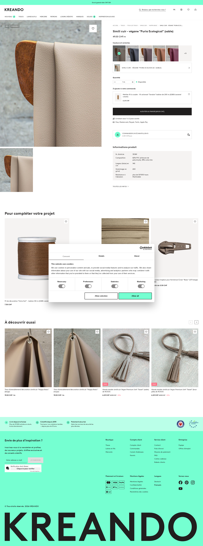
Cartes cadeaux (160, 459)
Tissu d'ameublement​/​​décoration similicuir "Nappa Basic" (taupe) (76, 391)
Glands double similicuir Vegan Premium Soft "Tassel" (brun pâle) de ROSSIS (174, 391)
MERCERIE (43, 16)
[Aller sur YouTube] (180, 488)
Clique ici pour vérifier (25, 469)
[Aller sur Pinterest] (187, 482)
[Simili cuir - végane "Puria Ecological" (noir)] (132, 53)
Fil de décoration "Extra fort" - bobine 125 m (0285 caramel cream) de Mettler (35, 301)
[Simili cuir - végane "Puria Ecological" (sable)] (16, 170)
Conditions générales (138, 488)
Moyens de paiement (162, 452)
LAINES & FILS (32, 16)
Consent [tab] (66, 256)
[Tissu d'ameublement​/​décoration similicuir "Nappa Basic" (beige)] (28, 357)
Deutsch (157, 482)
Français (157, 485)
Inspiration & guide (107, 16)
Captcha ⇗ (35, 471)
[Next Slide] (196, 322)
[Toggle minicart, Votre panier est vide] (195, 9)
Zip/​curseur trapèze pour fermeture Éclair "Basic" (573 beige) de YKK (174, 281)
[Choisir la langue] (174, 9)
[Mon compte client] (181, 9)
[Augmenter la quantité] (133, 82)
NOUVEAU (8, 16)
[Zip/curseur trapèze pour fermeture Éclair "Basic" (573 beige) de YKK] (174, 247)
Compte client (135, 445)
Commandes (135, 449)
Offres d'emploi (185, 449)
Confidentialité (136, 485)
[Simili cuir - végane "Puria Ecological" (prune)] (172, 53)
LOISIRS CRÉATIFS (66, 16)
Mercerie (109, 452)
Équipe (181, 445)
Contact (157, 445)
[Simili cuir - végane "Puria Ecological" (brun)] (159, 53)
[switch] (88, 286)
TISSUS (21, 16)
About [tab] (136, 256)
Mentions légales (136, 482)
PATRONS (53, 16)
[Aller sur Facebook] (180, 482)
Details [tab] (101, 256)
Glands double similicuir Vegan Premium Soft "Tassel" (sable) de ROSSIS (125, 391)
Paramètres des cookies (139, 492)
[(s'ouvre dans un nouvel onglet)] (180, 424)
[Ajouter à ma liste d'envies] (93, 28)
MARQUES (80, 16)
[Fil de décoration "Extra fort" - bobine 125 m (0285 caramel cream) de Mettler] (37, 258)
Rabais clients (159, 462)
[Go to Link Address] (101, 2)
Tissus (108, 445)
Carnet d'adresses (136, 452)
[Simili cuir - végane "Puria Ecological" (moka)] (145, 53)
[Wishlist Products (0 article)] (188, 9)
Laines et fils (110, 449)
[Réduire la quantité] (115, 82)
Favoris (132, 455)
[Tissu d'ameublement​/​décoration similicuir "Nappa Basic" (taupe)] (77, 357)
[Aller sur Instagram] (193, 482)
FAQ (155, 455)
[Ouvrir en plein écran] (51, 83)
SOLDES (89, 16)
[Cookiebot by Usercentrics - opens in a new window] (141, 248)
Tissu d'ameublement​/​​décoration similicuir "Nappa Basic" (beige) (27, 391)
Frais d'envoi (159, 449)
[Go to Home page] (14, 9)
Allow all (135, 296)
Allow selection (101, 296)
